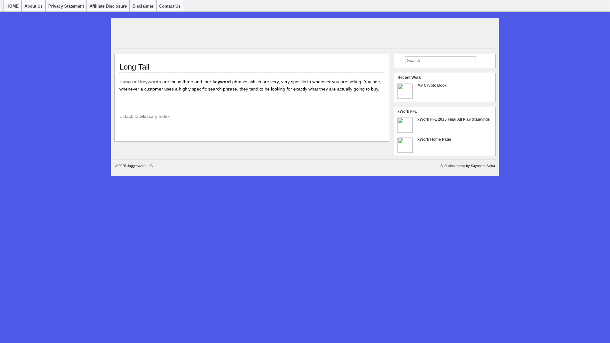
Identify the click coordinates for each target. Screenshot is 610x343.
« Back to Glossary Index (144, 116)
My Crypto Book (432, 85)
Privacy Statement (66, 6)
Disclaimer (142, 6)
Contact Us (169, 6)
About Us (33, 6)
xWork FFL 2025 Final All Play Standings (453, 119)
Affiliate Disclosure (108, 6)
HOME (12, 6)
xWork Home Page (434, 139)
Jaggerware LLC (140, 166)
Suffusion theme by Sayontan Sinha (467, 166)
